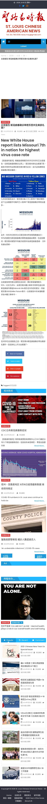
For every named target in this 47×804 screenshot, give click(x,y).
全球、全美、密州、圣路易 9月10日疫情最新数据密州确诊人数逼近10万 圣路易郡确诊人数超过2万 (7, 556)
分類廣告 (18, 801)
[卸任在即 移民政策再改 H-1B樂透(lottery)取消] (10, 701)
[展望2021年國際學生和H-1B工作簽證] (10, 773)
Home (9, 795)
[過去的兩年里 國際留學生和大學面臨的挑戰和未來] (10, 737)
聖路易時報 (18, 798)
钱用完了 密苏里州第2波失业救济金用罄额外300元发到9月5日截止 (41, 556)
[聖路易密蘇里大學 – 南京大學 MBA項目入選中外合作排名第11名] (10, 753)
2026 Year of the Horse (35, 798)
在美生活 (18, 795)
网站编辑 (19, 131)
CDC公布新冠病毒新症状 (14, 430)
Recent (25, 640)
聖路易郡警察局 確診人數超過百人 (18, 539)
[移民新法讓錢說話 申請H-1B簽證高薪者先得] (10, 684)
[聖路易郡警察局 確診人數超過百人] (23, 518)
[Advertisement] (23, 79)
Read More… (39, 446)
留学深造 (37, 795)
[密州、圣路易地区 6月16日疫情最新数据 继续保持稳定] (23, 463)
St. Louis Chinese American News (23, 29)
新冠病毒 (13, 385)
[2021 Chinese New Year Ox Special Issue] (10, 651)
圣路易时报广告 (17, 623)
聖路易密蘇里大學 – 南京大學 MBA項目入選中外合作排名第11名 (32, 752)
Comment (40, 640)
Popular (10, 640)
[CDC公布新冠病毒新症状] (23, 409)
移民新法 (27, 795)
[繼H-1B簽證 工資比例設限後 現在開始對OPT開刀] (10, 668)
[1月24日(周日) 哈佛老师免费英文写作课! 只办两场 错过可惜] (10, 718)
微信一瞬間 (7, 798)
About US (28, 801)
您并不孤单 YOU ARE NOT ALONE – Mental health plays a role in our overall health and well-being (23, 627)
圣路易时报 (5, 122)
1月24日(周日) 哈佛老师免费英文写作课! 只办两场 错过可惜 (33, 716)
